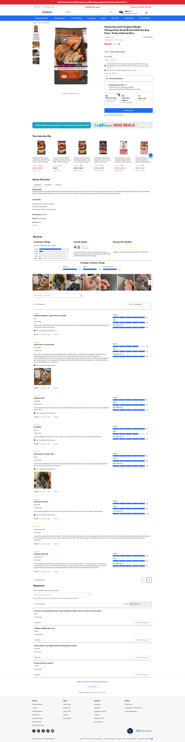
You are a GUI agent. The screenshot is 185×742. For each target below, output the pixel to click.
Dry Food (46, 23)
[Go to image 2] (36, 37)
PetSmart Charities (38, 725)
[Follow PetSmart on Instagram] (38, 730)
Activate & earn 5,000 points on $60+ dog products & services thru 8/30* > (92, 2)
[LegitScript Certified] (130, 731)
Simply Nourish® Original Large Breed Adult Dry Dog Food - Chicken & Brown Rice (41, 160)
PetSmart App (36, 722)
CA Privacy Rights (132, 738)
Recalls (82, 738)
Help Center (67, 704)
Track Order (67, 711)
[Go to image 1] (36, 29)
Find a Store (128, 704)
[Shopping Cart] (149, 13)
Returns (65, 715)
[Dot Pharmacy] (144, 731)
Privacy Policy (98, 738)
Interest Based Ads (109, 738)
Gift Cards (35, 715)
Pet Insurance (98, 722)
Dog (34, 23)
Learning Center (37, 718)
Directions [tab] (58, 185)
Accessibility (67, 718)
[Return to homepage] (47, 12)
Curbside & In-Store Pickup (133, 708)
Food (39, 23)
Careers (34, 708)
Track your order (49, 7)
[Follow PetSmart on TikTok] (47, 730)
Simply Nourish (109, 37)
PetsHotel (97, 708)
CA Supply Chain (120, 738)
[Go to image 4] (36, 52)
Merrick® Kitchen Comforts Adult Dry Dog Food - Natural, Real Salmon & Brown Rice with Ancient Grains (144, 160)
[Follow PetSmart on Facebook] (33, 730)
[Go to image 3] (36, 44)
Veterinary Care (99, 718)
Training (96, 715)
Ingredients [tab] (48, 185)
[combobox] (88, 12)
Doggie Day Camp (100, 711)
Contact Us (66, 708)
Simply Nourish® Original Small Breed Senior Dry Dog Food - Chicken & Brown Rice (61, 160)
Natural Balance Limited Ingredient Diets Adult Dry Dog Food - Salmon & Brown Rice (123, 160)
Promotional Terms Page (99, 692)
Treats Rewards (37, 711)
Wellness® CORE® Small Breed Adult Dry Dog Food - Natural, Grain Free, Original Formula (102, 160)
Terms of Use (89, 738)
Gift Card (37, 7)
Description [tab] (37, 185)
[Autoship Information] (126, 84)
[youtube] (52, 730)
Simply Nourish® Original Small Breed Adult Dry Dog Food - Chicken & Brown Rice (82, 160)
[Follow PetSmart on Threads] (43, 730)
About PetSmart (37, 704)
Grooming (97, 704)
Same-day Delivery (131, 711)
